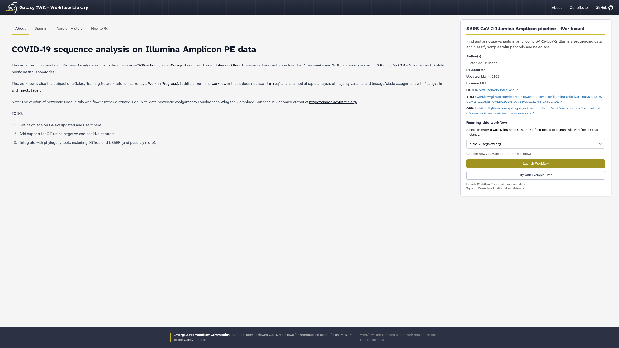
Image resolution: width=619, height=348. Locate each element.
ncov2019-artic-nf (144, 65)
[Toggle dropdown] (600, 144)
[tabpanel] (231, 95)
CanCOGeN (401, 65)
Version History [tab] (69, 28)
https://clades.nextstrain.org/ (333, 102)
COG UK (383, 65)
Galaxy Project (194, 340)
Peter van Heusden (482, 63)
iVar (64, 65)
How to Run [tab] (101, 28)
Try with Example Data (535, 175)
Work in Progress (162, 83)
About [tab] (20, 28)
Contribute (579, 7)
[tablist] (231, 29)
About (557, 7)
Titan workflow (228, 65)
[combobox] (535, 144)
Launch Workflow (536, 163)
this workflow (215, 83)
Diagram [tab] (41, 28)
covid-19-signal (173, 65)
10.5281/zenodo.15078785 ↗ (496, 90)
